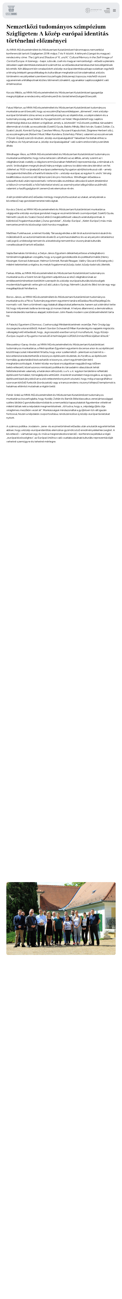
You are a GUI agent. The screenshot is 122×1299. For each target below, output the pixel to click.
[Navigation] (114, 10)
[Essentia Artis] (93, 10)
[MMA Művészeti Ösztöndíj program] (107, 10)
